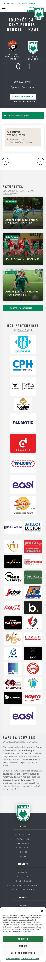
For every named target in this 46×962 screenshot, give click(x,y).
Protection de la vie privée (30, 959)
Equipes (23, 852)
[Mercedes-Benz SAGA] (33, 653)
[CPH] (23, 365)
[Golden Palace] (23, 404)
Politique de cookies (13, 959)
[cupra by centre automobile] (23, 386)
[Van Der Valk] (33, 577)
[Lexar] (33, 638)
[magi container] (33, 546)
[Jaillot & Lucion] (33, 527)
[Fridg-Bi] (33, 683)
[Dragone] (23, 443)
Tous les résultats (23, 101)
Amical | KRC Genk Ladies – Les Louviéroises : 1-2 (22, 221)
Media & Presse (28, 3)
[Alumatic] (23, 422)
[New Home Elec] (13, 697)
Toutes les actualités (21, 308)
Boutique (23, 872)
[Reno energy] (13, 577)
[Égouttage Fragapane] (33, 592)
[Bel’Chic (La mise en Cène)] (13, 638)
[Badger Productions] (33, 607)
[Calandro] (13, 622)
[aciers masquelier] (33, 561)
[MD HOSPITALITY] (13, 546)
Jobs (18, 3)
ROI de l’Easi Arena (23, 890)
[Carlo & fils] (13, 561)
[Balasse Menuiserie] (13, 527)
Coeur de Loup (8, 3)
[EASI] (23, 484)
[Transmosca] (33, 668)
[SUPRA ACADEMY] (23, 344)
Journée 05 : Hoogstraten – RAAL (40, 161)
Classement (23, 848)
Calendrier (23, 843)
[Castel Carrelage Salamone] (13, 683)
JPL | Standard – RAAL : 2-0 (22, 258)
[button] (42, 910)
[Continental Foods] (33, 697)
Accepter (23, 938)
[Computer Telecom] (13, 653)
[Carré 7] (13, 668)
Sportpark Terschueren (23, 87)
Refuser (23, 945)
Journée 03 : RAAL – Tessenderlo (5, 161)
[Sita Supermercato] (23, 505)
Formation (23, 906)
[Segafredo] (13, 592)
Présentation (23, 835)
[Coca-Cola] (13, 607)
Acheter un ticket (21, 96)
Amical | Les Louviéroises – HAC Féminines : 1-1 (22, 293)
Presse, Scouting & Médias (23, 885)
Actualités (23, 839)
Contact (23, 856)
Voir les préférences (23, 953)
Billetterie (23, 877)
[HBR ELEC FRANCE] (33, 622)
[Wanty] (23, 463)
